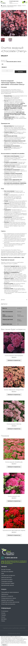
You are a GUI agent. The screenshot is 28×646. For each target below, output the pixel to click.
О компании (4, 611)
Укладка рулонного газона (8, 598)
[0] (23, 2)
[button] (25, 12)
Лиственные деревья (7, 571)
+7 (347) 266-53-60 (13, 1)
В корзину (20, 71)
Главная (4, 5)
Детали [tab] (3, 299)
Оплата (3, 613)
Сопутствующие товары (7, 583)
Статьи (3, 621)
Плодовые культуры (6, 581)
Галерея (3, 615)
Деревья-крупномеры (7, 600)
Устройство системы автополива (10, 602)
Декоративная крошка (7, 585)
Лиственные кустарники (8, 575)
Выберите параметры (14, 360)
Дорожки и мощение (7, 596)
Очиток (19, 5)
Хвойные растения (6, 577)
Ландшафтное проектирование (10, 592)
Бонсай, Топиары (6, 569)
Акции (3, 617)
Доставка (3, 619)
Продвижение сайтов (14, 633)
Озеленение (4, 594)
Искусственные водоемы (8, 604)
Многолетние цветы (12, 5)
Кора (2, 573)
